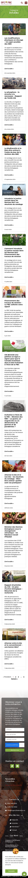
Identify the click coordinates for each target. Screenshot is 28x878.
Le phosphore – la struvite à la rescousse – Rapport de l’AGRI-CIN (13, 95)
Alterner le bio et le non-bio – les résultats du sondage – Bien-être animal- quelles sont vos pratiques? (13, 479)
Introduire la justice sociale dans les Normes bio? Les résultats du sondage (13, 201)
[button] (22, 3)
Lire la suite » (9, 68)
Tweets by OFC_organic (13, 785)
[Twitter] (12, 766)
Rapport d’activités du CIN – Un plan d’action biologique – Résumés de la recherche (13, 589)
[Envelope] (17, 766)
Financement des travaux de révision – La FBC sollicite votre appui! (13, 304)
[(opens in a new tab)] (14, 29)
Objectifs (15, 820)
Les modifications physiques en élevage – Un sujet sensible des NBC (13, 41)
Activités (15, 823)
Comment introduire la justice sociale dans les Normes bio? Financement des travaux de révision (13, 252)
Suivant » (14, 679)
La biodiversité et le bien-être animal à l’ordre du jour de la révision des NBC (12, 151)
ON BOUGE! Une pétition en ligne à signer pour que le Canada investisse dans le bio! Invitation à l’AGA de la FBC (13, 360)
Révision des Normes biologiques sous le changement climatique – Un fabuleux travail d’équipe (13, 532)
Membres (15, 827)
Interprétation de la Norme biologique (11, 845)
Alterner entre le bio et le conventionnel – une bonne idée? (13, 645)
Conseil (14, 830)
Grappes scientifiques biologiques (12, 841)
